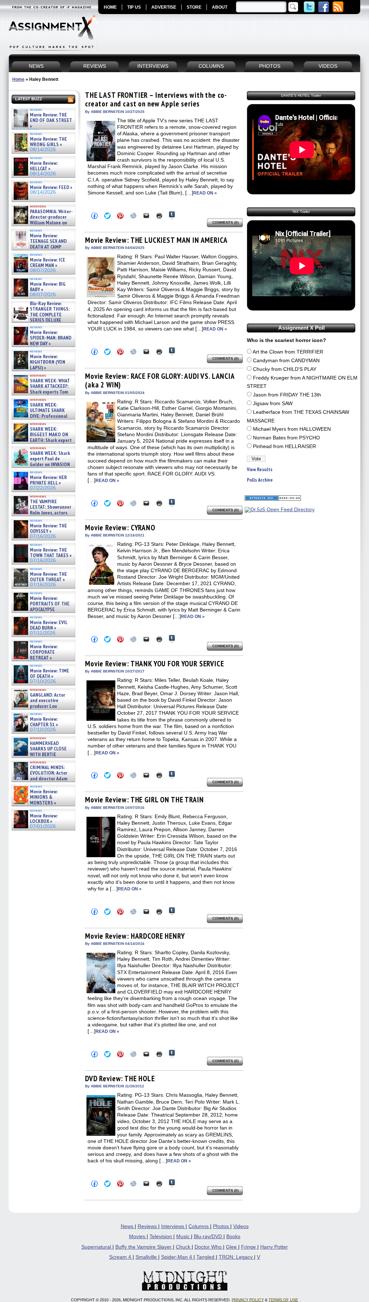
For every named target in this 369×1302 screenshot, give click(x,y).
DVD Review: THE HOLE (120, 1078)
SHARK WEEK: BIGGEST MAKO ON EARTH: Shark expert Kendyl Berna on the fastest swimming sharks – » (42, 440)
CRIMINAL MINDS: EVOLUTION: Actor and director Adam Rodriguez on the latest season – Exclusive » (39, 779)
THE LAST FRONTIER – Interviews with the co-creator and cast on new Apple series (156, 99)
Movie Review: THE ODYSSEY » (48, 528)
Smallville (146, 1257)
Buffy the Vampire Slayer (144, 1247)
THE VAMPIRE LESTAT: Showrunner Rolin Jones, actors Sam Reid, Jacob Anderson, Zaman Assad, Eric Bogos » (41, 513)
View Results (259, 469)
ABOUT (219, 7)
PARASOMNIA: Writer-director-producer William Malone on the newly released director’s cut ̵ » (42, 223)
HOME (110, 7)
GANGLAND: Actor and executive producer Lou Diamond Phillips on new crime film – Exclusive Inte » (42, 706)
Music (183, 1236)
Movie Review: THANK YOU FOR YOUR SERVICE (154, 663)
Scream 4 (121, 1257)
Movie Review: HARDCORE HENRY (135, 936)
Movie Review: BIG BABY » (48, 287)
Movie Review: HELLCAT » (44, 166)
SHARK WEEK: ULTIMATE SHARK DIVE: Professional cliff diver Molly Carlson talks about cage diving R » (42, 416)
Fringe (249, 1247)
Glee (232, 1247)
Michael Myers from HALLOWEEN (292, 429)
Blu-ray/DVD (208, 1236)
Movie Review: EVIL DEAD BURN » (48, 625)
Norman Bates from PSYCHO (286, 437)
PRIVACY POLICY (248, 1300)
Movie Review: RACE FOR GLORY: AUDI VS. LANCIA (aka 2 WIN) (160, 380)
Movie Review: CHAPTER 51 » (44, 722)
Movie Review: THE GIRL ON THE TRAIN (144, 800)
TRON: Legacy (236, 1257)
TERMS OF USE (283, 1300)
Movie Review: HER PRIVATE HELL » (48, 480)
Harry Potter (274, 1247)
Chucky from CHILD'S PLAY (284, 369)
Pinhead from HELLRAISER (284, 446)
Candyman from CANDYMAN (286, 360)
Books (233, 1236)
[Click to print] (159, 215)
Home (18, 79)
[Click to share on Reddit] (133, 215)
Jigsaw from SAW (273, 403)
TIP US (134, 7)
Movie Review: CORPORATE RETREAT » (44, 652)
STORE (194, 7)
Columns (199, 1226)
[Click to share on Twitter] (107, 215)
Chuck (184, 1247)
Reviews (148, 1226)
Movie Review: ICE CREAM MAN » (47, 262)
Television (161, 1236)
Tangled (206, 1257)
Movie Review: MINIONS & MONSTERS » (44, 797)
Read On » (205, 193)
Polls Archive (260, 480)
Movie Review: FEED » (51, 187)
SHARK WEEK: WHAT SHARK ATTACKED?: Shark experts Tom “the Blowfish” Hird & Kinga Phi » (41, 392)
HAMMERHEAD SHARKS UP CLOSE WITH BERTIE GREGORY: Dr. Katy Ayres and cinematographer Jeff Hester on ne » (42, 757)
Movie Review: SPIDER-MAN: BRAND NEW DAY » (50, 338)
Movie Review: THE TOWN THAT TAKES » (51, 552)
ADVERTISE (163, 7)
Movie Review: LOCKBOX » (44, 818)
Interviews (173, 1226)
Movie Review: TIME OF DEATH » (49, 673)
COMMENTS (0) (225, 222)
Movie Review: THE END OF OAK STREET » (51, 120)
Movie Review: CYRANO (120, 527)
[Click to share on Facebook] (94, 215)
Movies (138, 1236)
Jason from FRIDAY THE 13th (287, 395)
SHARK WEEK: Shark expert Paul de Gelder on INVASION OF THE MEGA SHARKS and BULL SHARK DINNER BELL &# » (42, 467)
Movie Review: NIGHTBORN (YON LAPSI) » (47, 362)
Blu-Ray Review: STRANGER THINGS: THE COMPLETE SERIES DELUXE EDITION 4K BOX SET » (41, 315)
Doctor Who (209, 1247)
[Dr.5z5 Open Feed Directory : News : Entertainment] (280, 509)
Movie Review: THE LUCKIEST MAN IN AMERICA (156, 240)
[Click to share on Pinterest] (120, 215)
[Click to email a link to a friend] (146, 215)
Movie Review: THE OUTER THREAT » (48, 577)
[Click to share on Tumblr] (172, 215)
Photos (221, 1226)
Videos (241, 1226)
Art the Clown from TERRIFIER (288, 352)
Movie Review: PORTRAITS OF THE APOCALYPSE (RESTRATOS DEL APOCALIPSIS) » (41, 609)
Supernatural (96, 1247)
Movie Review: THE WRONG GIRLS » (48, 142)
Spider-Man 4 (177, 1257)
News (128, 1226)
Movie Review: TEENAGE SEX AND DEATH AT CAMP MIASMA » (39, 244)
